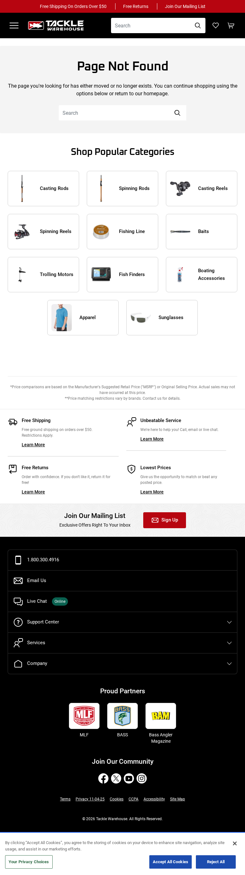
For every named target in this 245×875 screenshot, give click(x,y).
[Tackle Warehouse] (62, 25)
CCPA (133, 799)
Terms (65, 799)
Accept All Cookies (170, 861)
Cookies (116, 799)
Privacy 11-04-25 (90, 799)
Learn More (33, 444)
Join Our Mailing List (185, 6)
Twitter (116, 778)
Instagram (142, 778)
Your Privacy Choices (29, 861)
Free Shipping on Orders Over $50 (73, 6)
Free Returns (135, 6)
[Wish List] (215, 25)
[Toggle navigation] (14, 25)
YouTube (129, 778)
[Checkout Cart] (231, 25)
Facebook (103, 778)
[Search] (197, 25)
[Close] (235, 843)
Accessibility (154, 799)
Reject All (216, 861)
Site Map (177, 799)
